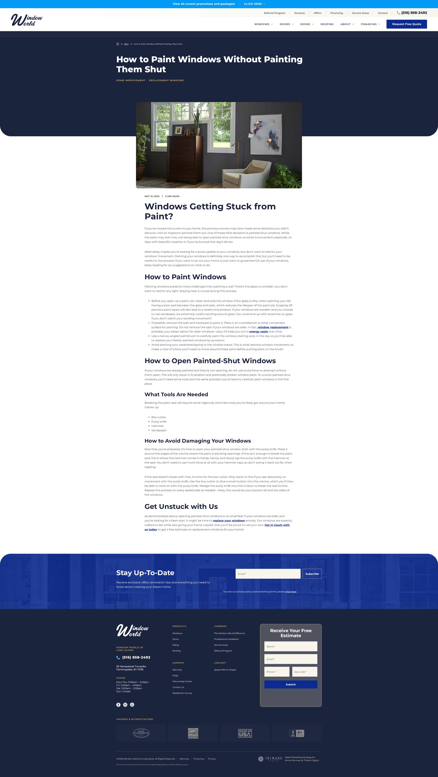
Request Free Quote (406, 24)
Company (220, 626)
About (346, 24)
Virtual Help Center (182, 681)
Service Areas (360, 13)
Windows (261, 24)
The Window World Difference (229, 633)
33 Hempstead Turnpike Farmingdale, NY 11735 (131, 668)
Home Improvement (130, 80)
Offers (317, 13)
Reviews (299, 13)
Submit (291, 684)
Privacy (212, 758)
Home (117, 44)
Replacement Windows (166, 80)
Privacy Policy (160, 765)
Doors (285, 24)
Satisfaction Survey (182, 693)
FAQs (175, 675)
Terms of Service (176, 765)
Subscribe (312, 573)
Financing (336, 13)
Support (178, 662)
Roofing (327, 24)
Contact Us (178, 687)
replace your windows (229, 520)
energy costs (258, 331)
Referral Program (274, 13)
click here (290, 591)
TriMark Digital (311, 760)
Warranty (177, 669)
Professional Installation (226, 639)
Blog (126, 44)
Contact (383, 13)
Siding (305, 24)
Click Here (253, 3)
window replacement (273, 327)
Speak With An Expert (225, 669)
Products (179, 626)
